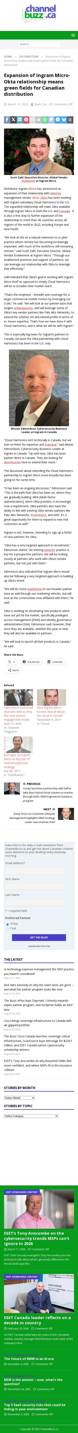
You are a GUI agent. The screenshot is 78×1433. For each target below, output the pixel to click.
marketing (34, 589)
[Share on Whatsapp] (45, 120)
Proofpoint (38, 515)
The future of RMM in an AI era (29, 1359)
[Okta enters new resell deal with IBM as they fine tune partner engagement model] (18, 697)
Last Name (12, 895)
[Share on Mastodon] (51, 120)
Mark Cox (40, 104)
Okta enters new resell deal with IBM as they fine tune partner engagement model (18, 713)
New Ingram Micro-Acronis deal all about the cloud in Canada (51, 711)
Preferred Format (17, 918)
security (49, 550)
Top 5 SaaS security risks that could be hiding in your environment (35, 1407)
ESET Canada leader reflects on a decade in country (37, 1320)
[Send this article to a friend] (32, 120)
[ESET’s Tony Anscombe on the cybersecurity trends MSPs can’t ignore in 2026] (39, 1209)
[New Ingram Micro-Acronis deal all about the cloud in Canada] (51, 697)
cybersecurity (23, 308)
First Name (12, 879)
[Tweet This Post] (13, 120)
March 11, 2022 (18, 104)
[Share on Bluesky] (64, 120)
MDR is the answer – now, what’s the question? (33, 1382)
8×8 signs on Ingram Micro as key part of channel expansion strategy (17, 761)
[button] (72, 35)
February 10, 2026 (18, 1328)
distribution (12, 462)
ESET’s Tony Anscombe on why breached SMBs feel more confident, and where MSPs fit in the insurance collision (38, 1065)
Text (13, 928)
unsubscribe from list (39, 946)
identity (55, 193)
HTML (14, 924)
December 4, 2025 (18, 1364)
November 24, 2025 (19, 1389)
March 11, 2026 (16, 1249)
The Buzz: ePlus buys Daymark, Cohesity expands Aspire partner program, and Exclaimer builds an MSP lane (38, 1005)
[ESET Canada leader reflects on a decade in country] (39, 1293)
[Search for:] (39, 44)
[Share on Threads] (70, 120)
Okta (35, 198)
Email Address (15, 863)
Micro (32, 189)
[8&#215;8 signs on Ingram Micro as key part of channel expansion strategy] (18, 744)
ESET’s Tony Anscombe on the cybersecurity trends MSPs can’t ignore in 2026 (36, 1238)
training (50, 444)
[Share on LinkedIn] (20, 120)
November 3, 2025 (18, 1414)
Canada (64, 211)
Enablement (28, 181)
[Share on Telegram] (57, 120)
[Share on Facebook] (7, 120)
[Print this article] (39, 120)
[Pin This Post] (26, 120)
